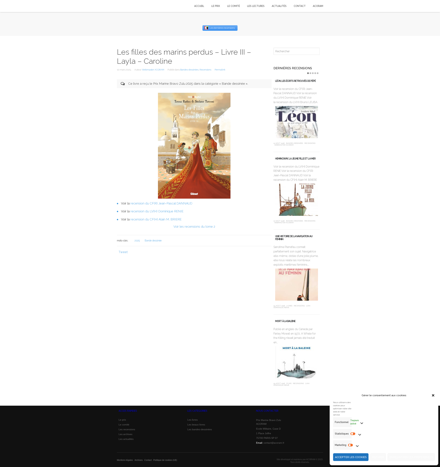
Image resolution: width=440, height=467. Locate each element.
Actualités (279, 6)
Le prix (122, 419)
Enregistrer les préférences (411, 457)
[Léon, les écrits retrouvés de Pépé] (296, 122)
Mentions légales (125, 460)
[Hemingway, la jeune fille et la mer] (296, 200)
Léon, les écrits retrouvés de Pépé (295, 81)
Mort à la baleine (285, 321)
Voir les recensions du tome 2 (194, 226)
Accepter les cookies (351, 457)
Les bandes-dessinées (199, 429)
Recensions (205, 69)
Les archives (125, 434)
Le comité (124, 424)
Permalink (220, 69)
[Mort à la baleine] (296, 362)
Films (289, 383)
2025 (137, 240)
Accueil (199, 6)
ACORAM (318, 6)
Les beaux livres (196, 424)
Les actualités (126, 439)
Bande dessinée (153, 240)
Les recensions (127, 429)
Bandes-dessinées (189, 69)
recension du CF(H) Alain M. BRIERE (156, 219)
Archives (139, 460)
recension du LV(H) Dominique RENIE (156, 211)
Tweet (123, 252)
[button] (433, 395)
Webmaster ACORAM (153, 69)
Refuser (378, 457)
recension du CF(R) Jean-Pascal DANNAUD (161, 203)
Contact (148, 460)
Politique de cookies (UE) (165, 460)
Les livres (192, 419)
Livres (289, 306)
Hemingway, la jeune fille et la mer (295, 158)
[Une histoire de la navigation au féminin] (296, 284)
